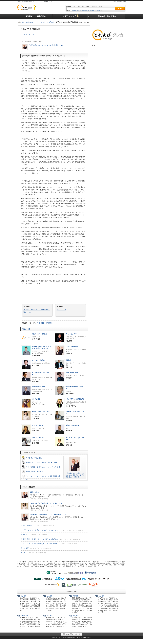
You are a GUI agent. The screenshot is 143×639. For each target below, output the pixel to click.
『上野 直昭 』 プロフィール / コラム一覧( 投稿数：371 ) (46, 45)
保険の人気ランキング (70, 16)
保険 (23, 22)
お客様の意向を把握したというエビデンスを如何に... (50, 539)
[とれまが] (19, 22)
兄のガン (33, 553)
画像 (79, 6)
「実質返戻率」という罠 (34, 471)
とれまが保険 (97, 10)
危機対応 (34, 534)
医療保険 (75, 596)
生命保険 (74, 10)
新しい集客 (36, 548)
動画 (83, 6)
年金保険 (101, 596)
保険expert (29, 22)
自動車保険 (24, 616)
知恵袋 (87, 6)
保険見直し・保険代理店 (35, 16)
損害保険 (49, 323)
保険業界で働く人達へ (107, 16)
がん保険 (92, 10)
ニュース (74, 6)
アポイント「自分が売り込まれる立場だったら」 (47, 503)
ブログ (100, 6)
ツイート (30, 34)
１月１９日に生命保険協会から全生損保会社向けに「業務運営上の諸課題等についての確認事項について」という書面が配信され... (58, 518)
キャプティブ (61, 310)
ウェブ (68, 6)
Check (24, 34)
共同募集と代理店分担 (34, 458)
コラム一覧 (26, 329)
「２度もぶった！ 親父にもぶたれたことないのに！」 (52, 530)
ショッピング (94, 6)
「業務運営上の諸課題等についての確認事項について (48, 514)
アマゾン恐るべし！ (37, 525)
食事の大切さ (34, 492)
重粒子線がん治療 (85, 10)
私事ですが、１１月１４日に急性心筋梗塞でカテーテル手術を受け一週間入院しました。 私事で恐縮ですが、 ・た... (57, 496)
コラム (37, 22)
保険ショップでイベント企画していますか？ (41, 462)
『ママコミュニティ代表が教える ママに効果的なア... (49, 544)
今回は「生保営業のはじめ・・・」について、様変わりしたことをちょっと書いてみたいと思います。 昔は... (58, 507)
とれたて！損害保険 (47, 22)
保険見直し (79, 10)
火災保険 (75, 616)
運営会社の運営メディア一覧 (71, 634)
